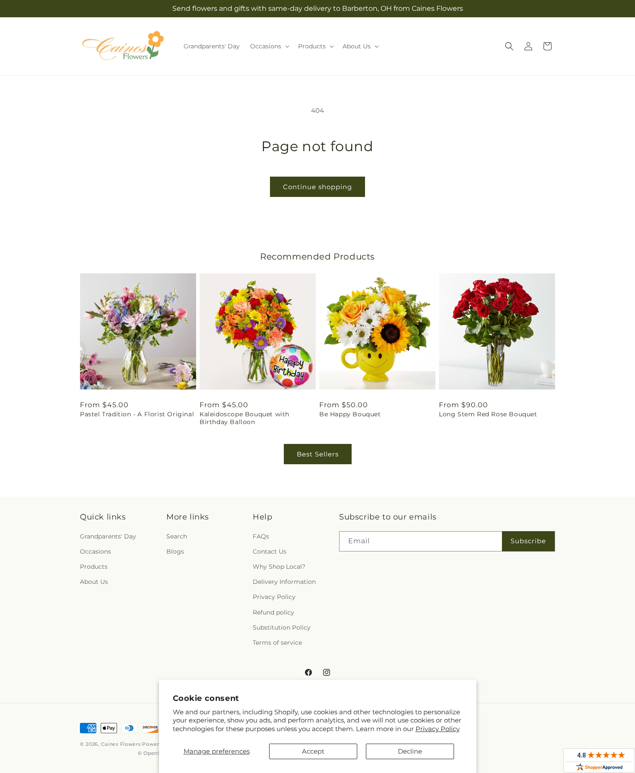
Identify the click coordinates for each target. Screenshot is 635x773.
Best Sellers (318, 454)
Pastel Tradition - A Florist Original (137, 414)
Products (94, 566)
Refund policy (273, 612)
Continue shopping (317, 187)
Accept (313, 751)
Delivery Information (284, 582)
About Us (94, 582)
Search (176, 536)
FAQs (261, 536)
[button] (269, 46)
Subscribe (528, 541)
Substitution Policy (282, 627)
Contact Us (269, 551)
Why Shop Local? (279, 566)
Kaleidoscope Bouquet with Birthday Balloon (244, 418)
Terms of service (277, 642)
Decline (410, 751)
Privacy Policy (438, 729)
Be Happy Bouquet (350, 414)
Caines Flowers (121, 744)
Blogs (175, 551)
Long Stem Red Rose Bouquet (488, 414)
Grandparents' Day (108, 536)
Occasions (95, 551)
